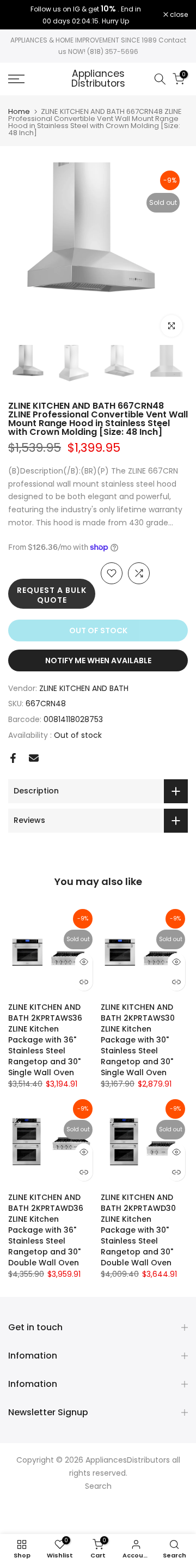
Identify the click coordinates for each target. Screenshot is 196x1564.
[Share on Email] (34, 758)
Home (19, 111)
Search (98, 1486)
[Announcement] (86, 15)
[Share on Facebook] (13, 758)
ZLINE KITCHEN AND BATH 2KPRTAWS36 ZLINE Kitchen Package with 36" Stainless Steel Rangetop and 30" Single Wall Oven (45, 1040)
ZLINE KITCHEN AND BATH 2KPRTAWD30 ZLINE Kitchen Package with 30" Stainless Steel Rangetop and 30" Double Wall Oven (138, 1230)
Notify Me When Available (98, 660)
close (178, 14)
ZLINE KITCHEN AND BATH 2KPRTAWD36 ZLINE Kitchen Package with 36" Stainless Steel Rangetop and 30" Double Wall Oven (45, 1230)
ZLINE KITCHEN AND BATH (83, 688)
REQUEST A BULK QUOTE (52, 595)
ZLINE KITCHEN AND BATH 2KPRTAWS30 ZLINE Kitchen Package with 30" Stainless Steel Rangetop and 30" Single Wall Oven (138, 1040)
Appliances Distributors (98, 78)
